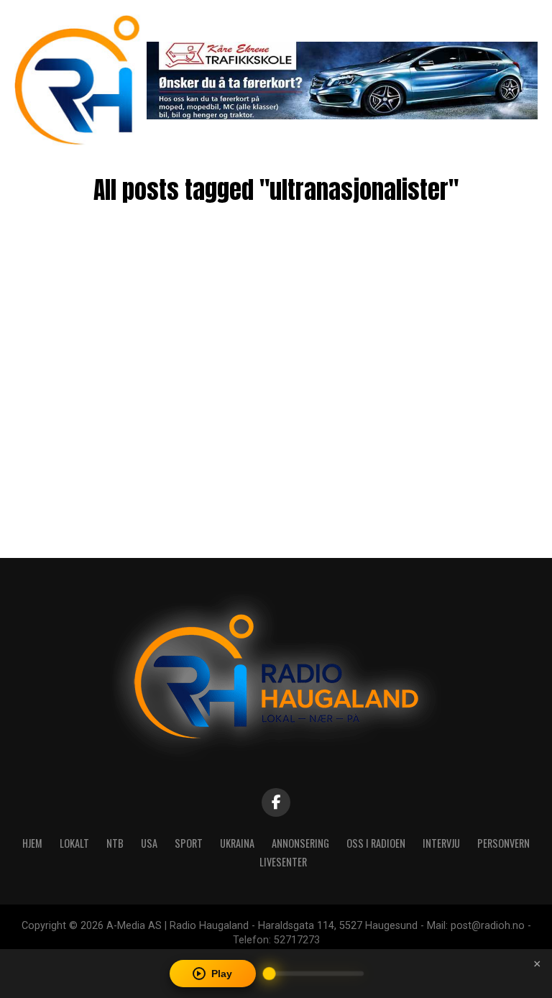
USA (149, 843)
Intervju (441, 843)
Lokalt (74, 843)
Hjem (32, 843)
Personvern (503, 843)
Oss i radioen (375, 843)
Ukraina (237, 843)
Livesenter (283, 861)
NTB (115, 843)
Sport (189, 843)
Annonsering (300, 843)
